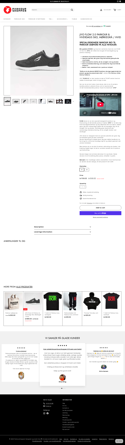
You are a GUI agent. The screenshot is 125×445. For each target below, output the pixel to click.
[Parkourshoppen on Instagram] (44, 413)
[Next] (72, 101)
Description (39, 227)
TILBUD (74, 19)
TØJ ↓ (51, 19)
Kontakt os (65, 408)
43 (82, 170)
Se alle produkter (67, 410)
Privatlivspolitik (67, 420)
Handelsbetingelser (68, 424)
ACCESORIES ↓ (62, 19)
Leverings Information (43, 232)
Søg (63, 403)
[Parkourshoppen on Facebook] (47, 413)
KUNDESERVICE (86, 19)
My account (66, 429)
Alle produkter (24, 286)
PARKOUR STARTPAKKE (37, 19)
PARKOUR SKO (19, 19)
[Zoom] (38, 60)
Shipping (89, 203)
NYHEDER (7, 19)
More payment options (100, 217)
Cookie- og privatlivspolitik (70, 422)
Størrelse (83, 166)
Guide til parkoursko (68, 427)
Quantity (83, 183)
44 (87, 170)
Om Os (64, 405)
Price (81, 175)
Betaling (64, 417)
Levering (64, 413)
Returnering (65, 415)
